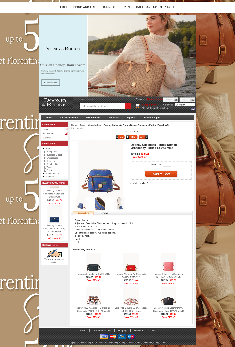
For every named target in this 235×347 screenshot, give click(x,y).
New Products (93, 117)
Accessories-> (52, 173)
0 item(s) (154, 108)
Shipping (122, 330)
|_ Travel (47, 170)
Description (83, 213)
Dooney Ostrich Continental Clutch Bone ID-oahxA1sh (54, 191)
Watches (47, 138)
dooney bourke (159, 343)
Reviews (104, 213)
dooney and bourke (143, 343)
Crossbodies (94, 125)
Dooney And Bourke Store (160, 99)
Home (82, 99)
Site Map (138, 330)
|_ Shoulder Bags (51, 164)
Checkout (164, 108)
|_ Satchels (49, 161)
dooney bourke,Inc (127, 343)
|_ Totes (47, 167)
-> (49, 148)
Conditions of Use (102, 330)
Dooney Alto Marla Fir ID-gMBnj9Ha (93, 274)
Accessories (49, 133)
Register (131, 117)
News (153, 330)
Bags (45, 129)
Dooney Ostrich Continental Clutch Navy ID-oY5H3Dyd (54, 226)
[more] (61, 183)
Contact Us (113, 117)
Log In (90, 99)
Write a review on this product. (54, 261)
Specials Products (69, 117)
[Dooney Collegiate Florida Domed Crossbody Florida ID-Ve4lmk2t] (100, 196)
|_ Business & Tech (52, 155)
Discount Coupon (151, 117)
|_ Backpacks (50, 151)
